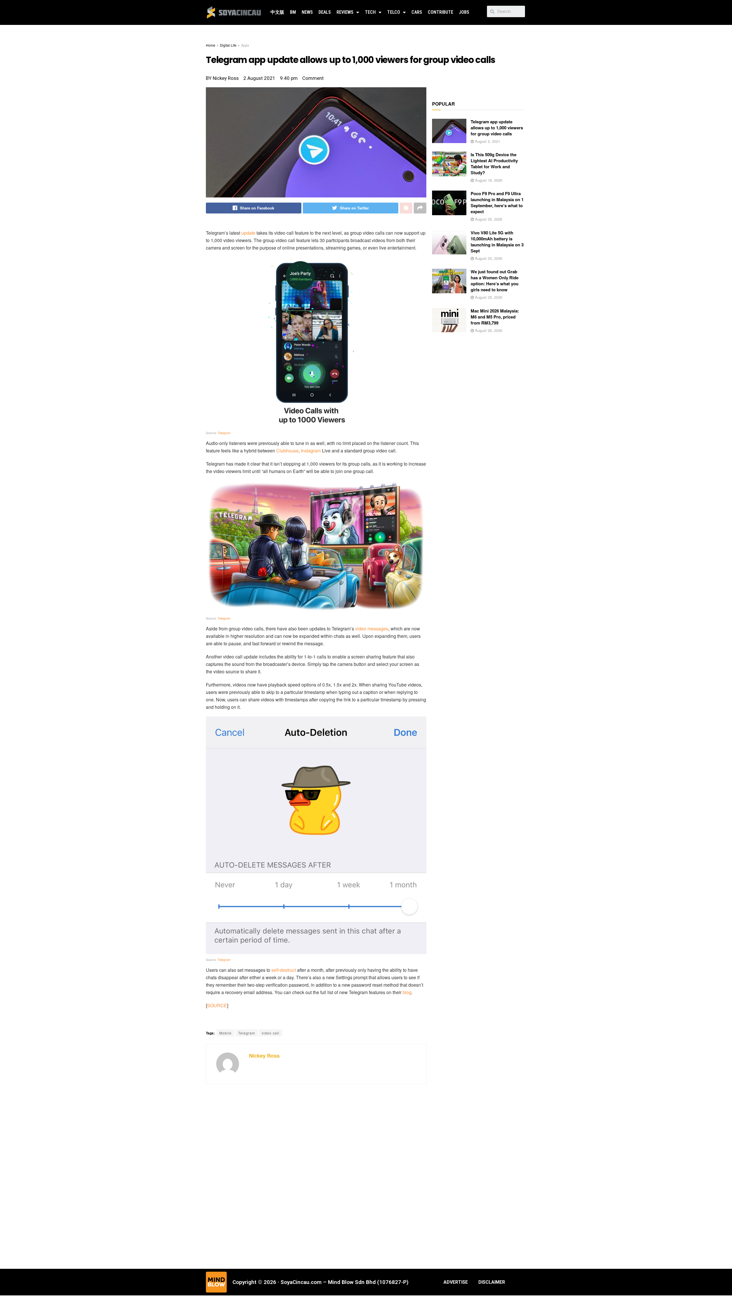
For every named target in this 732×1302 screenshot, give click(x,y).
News (307, 12)
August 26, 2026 (488, 330)
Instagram (311, 450)
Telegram (224, 432)
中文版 (277, 12)
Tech (370, 12)
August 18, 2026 (488, 180)
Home (210, 45)
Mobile (225, 1032)
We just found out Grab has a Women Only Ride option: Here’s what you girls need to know (494, 280)
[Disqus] (316, 1175)
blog (407, 992)
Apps (245, 45)
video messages (371, 628)
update (248, 232)
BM (293, 12)
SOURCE (217, 1005)
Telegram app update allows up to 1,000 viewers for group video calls (497, 127)
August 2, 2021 (487, 141)
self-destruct (283, 970)
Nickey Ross (264, 1055)
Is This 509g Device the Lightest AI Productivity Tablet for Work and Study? (494, 163)
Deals (325, 12)
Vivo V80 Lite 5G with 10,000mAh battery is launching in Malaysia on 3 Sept (497, 241)
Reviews (345, 12)
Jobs (464, 12)
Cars (416, 12)
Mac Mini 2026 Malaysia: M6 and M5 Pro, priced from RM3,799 (495, 317)
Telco (393, 12)
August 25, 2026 (488, 219)
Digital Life (228, 45)
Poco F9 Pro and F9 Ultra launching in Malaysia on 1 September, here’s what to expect (497, 202)
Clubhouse (287, 450)
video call (270, 1032)
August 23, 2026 (488, 258)
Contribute (440, 12)
